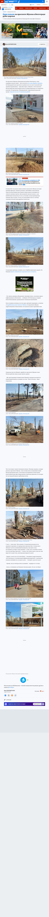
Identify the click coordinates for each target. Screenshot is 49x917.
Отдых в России (42, 8)
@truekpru (11, 687)
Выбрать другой (8, 9)
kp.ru (43, 691)
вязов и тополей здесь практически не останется (23, 272)
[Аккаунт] (47, 1)
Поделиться (42, 44)
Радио (33, 4)
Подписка (45, 4)
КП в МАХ (35, 8)
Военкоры (21, 8)
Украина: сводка (28, 8)
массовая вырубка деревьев (35, 83)
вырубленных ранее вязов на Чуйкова (17, 305)
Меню (2, 1)
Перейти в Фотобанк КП (22, 78)
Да (2, 9)
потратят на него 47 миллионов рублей (20, 92)
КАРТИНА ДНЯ (8, 699)
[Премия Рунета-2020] (18, 1)
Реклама (38, 4)
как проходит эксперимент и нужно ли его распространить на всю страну (29, 182)
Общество (20, 178)
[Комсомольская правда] (11, 1)
